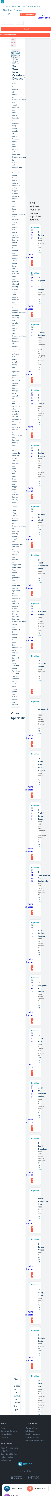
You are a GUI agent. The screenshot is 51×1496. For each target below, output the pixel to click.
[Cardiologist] (15, 1222)
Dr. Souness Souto (41, 1338)
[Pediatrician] (15, 1287)
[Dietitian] (15, 1201)
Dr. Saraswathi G (43, 709)
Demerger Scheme (9, 1431)
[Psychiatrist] (15, 877)
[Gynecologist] (15, 1158)
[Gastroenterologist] (15, 1136)
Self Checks (6, 1460)
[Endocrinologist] (15, 1028)
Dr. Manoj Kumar (41, 1293)
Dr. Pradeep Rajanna (41, 332)
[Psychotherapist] (15, 834)
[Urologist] (15, 1071)
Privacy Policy (6, 1434)
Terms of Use (6, 1437)
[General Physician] (15, 1265)
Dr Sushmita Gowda (42, 611)
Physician (41, 243)
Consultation (31, 1428)
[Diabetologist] (15, 942)
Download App (29, 14)
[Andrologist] (15, 899)
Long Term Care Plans (35, 1440)
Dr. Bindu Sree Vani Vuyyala (41, 764)
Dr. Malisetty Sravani (42, 664)
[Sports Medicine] (15, 963)
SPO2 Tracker (6, 1451)
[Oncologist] (15, 1093)
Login (40, 17)
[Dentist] (15, 855)
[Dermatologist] (15, 1330)
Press (3, 1428)
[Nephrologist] (15, 1007)
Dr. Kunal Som (40, 1039)
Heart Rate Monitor (9, 1454)
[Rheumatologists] (15, 748)
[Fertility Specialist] (15, 1114)
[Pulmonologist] (15, 1179)
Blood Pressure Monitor (10, 1448)
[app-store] (17, 1477)
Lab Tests (30, 1431)
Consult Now (32, 263)
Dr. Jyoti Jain (40, 1384)
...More (40, 252)
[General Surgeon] (15, 1244)
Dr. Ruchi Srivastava (42, 1146)
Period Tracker (7, 1457)
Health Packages (33, 1434)
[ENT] (15, 813)
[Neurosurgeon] (15, 1050)
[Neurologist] (15, 985)
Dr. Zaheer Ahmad (41, 1247)
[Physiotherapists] (15, 1352)
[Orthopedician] (15, 1309)
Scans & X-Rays (32, 1437)
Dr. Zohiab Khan (41, 235)
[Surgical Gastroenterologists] (15, 728)
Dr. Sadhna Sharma (41, 453)
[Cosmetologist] (15, 920)
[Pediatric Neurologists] (15, 770)
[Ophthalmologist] (15, 792)
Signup (46, 17)
